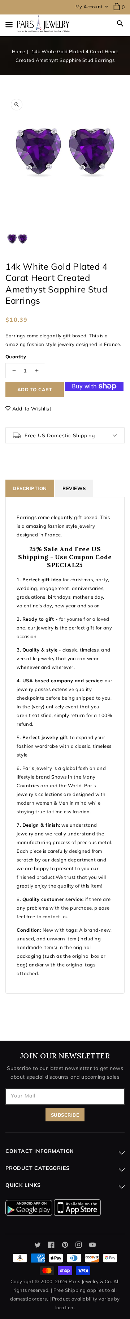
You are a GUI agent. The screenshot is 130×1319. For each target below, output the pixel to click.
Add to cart (34, 389)
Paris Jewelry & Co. (90, 1281)
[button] (120, 23)
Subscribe (65, 1115)
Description (30, 488)
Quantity (15, 356)
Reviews (74, 488)
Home (18, 51)
